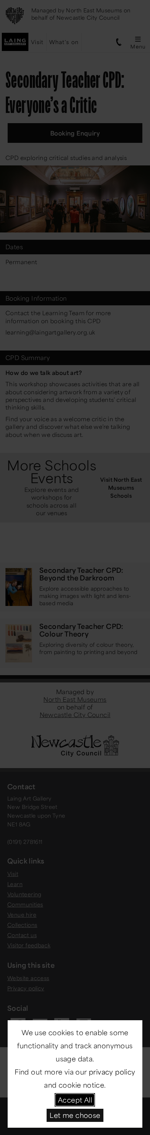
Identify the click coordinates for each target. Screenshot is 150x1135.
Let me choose (75, 1115)
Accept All (75, 1099)
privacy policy (112, 1071)
